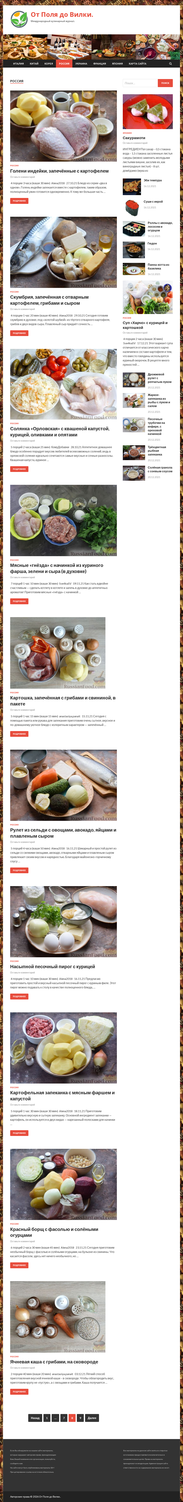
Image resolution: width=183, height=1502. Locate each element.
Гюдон (152, 243)
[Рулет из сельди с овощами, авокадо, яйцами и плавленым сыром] (63, 787)
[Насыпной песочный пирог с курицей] (63, 923)
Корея (48, 63)
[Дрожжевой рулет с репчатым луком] (134, 386)
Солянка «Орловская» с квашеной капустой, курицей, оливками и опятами (59, 431)
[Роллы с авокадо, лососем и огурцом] (134, 235)
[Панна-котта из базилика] (134, 274)
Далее (92, 1418)
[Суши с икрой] (132, 215)
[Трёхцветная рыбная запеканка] (134, 459)
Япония (117, 63)
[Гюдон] (134, 257)
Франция (99, 63)
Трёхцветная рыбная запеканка (157, 450)
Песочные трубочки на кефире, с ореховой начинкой (156, 426)
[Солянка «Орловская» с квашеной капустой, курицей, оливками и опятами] (63, 385)
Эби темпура (153, 180)
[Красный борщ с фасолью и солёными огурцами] (63, 1186)
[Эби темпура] (132, 194)
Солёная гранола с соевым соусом (160, 469)
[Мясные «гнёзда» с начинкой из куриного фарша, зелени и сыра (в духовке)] (63, 522)
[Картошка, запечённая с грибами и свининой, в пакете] (63, 654)
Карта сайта (137, 63)
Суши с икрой (153, 201)
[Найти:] (148, 83)
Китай (34, 63)
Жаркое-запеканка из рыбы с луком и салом (159, 400)
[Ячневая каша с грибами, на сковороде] (63, 1318)
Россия (64, 63)
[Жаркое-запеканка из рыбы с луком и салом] (134, 406)
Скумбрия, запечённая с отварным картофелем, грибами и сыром (49, 300)
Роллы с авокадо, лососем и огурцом (160, 226)
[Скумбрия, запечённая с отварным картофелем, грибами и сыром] (63, 254)
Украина (81, 63)
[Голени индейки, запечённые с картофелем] (63, 127)
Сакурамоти (134, 137)
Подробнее (19, 201)
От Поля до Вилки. (62, 14)
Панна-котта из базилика (158, 266)
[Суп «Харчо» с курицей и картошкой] (148, 314)
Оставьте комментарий (22, 176)
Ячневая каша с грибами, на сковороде (54, 1361)
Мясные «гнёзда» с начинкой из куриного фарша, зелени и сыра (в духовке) (56, 568)
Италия (18, 63)
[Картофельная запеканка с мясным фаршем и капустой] (63, 1049)
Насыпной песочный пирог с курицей (52, 966)
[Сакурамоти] (148, 129)
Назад (35, 1418)
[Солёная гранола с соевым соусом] (134, 479)
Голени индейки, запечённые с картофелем (59, 171)
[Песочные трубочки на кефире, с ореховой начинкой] (134, 431)
